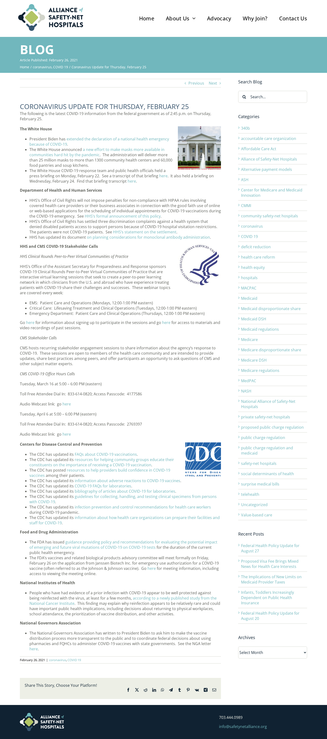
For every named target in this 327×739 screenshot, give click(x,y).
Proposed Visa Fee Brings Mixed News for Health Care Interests (270, 564)
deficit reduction (256, 246)
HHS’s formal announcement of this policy (123, 216)
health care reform (258, 257)
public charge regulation (263, 437)
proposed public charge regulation (272, 427)
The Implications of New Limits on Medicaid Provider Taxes (271, 579)
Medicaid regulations (260, 329)
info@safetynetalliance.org (243, 726)
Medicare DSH (254, 360)
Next (213, 83)
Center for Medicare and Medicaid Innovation (271, 192)
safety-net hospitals (258, 463)
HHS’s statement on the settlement (144, 232)
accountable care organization (268, 138)
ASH (244, 179)
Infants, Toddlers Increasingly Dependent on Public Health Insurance (267, 598)
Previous (196, 83)
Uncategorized (254, 504)
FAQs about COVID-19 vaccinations (106, 454)
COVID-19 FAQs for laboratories (103, 486)
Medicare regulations (260, 370)
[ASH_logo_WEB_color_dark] (50, 6)
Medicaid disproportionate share (271, 308)
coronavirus (57, 660)
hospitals (249, 277)
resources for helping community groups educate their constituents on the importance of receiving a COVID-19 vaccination (101, 462)
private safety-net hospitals (265, 417)
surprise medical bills (260, 484)
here (163, 176)
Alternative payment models (266, 169)
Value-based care (256, 515)
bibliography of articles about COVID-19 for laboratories (125, 491)
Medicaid (249, 298)
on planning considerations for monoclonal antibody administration (148, 237)
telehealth (250, 494)
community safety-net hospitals (269, 216)
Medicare (249, 339)
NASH (246, 391)
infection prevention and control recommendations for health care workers (143, 507)
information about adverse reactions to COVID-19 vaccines (127, 480)
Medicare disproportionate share (271, 349)
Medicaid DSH (253, 319)
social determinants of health (267, 473)
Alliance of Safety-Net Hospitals (269, 159)
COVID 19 (74, 660)
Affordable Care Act (258, 148)
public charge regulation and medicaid (267, 450)
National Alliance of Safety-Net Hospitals (268, 404)
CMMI (246, 205)
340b (245, 128)
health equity (253, 267)
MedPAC (248, 380)
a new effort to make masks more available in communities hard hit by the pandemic (96, 152)
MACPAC (248, 288)
